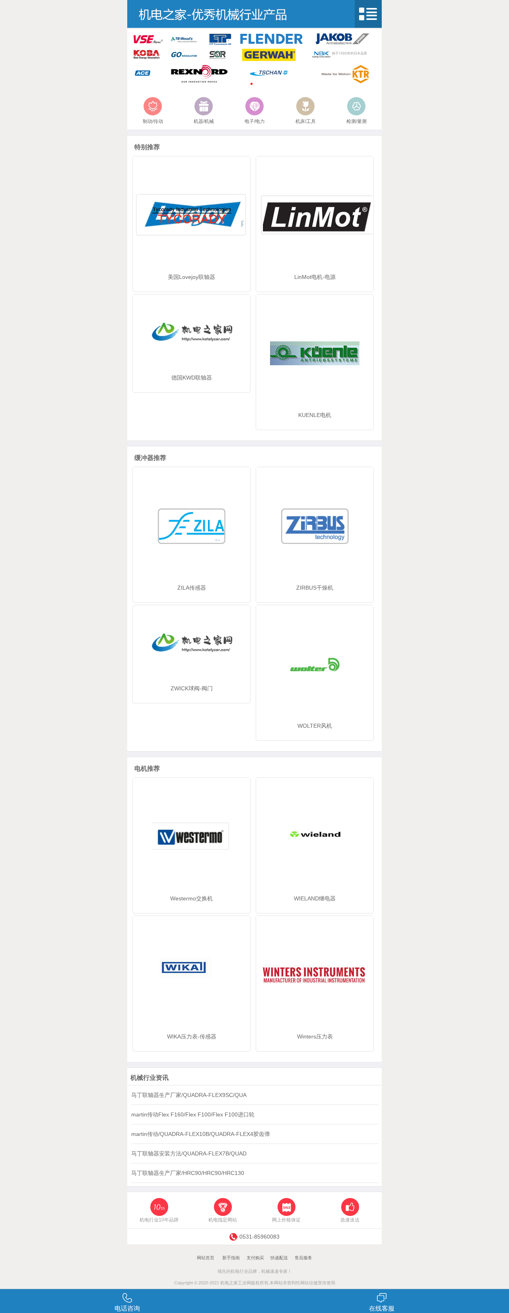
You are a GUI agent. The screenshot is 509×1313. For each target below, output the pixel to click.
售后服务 (303, 1257)
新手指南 (231, 1257)
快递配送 (279, 1257)
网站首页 (205, 1257)
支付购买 (255, 1257)
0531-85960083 (259, 1236)
